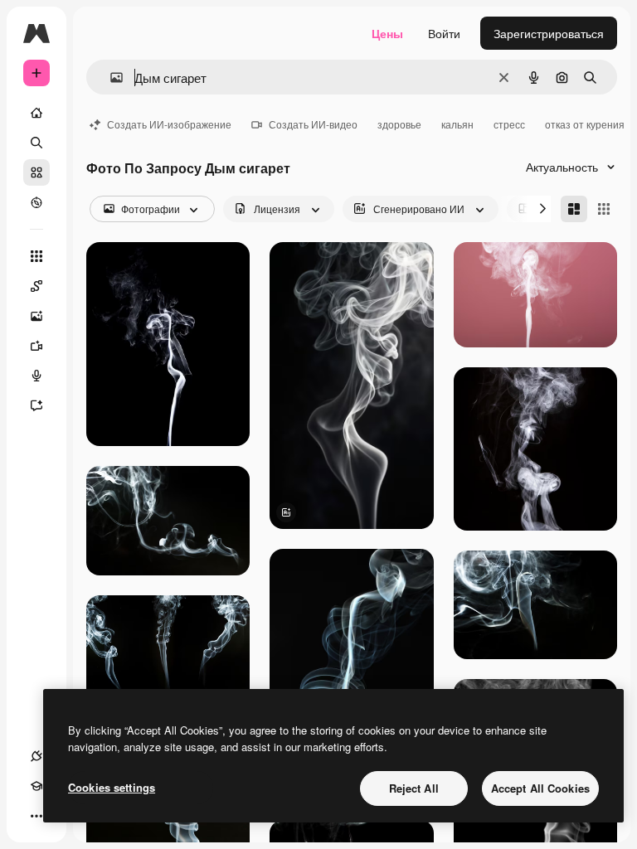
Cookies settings (111, 787)
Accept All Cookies (540, 788)
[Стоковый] (36, 172)
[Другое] (36, 816)
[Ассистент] (36, 405)
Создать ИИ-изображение (169, 124)
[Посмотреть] (36, 202)
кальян (457, 124)
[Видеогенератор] (36, 345)
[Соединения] (36, 756)
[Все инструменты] (36, 256)
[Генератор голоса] (36, 375)
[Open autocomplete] (110, 77)
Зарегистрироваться (549, 33)
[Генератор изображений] (36, 316)
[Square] (604, 209)
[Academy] (36, 786)
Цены (387, 33)
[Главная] (36, 112)
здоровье (399, 124)
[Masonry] (574, 209)
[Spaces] (36, 286)
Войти (444, 33)
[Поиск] (36, 142)
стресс (509, 124)
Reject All (414, 788)
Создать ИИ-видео (313, 124)
